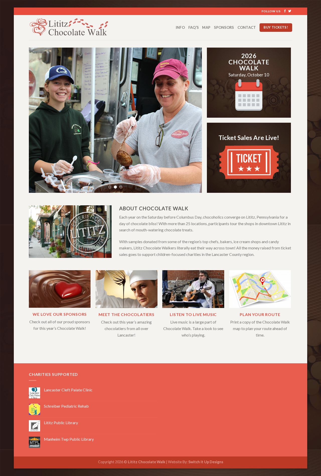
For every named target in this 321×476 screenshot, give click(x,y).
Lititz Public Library (61, 422)
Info (180, 27)
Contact (246, 27)
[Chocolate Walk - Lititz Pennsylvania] (73, 27)
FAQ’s (193, 27)
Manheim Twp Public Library (69, 439)
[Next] (192, 120)
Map (206, 27)
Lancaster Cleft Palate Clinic (68, 389)
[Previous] (38, 120)
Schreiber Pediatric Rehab (66, 406)
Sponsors (224, 27)
